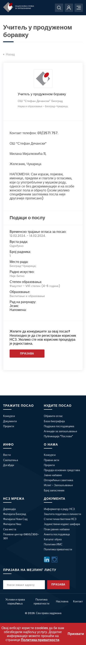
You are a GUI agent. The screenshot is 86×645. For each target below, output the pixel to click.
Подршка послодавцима (59, 426)
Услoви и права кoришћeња (15, 601)
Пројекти (8, 426)
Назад (10, 54)
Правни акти (51, 460)
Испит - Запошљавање (58, 485)
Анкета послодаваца (57, 534)
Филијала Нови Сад (15, 519)
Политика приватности (58, 549)
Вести (7, 455)
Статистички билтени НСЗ (60, 519)
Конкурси (9, 416)
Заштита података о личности (62, 514)
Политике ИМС (53, 544)
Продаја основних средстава (62, 470)
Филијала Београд (14, 514)
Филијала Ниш (12, 524)
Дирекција (9, 509)
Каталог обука (53, 539)
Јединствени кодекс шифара (62, 524)
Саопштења (10, 460)
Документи (10, 421)
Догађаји (8, 465)
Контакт (78, 601)
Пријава (27, 354)
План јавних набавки (57, 529)
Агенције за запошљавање (60, 431)
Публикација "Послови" (58, 436)
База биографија (54, 421)
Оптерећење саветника (58, 480)
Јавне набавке (53, 475)
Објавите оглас (53, 416)
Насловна (62, 601)
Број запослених (54, 490)
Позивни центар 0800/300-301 (21, 536)
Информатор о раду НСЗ (59, 509)
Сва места (9, 529)
